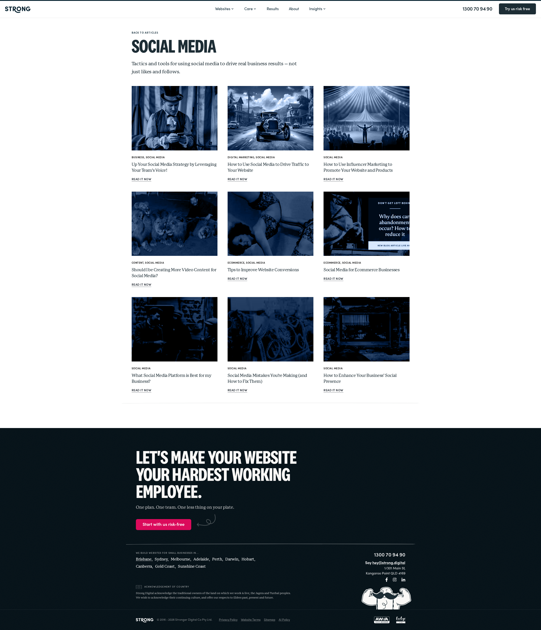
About (294, 9)
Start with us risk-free (163, 524)
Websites (222, 9)
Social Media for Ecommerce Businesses (361, 270)
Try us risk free (517, 9)
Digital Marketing (241, 157)
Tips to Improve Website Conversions (263, 270)
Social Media (155, 157)
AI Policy (284, 619)
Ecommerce (236, 262)
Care (248, 9)
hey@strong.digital (388, 562)
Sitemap (269, 619)
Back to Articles (145, 32)
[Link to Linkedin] (403, 580)
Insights (315, 9)
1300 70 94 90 (477, 9)
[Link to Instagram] (395, 580)
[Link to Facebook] (386, 580)
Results (273, 9)
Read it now (142, 179)
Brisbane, (144, 559)
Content (138, 262)
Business (138, 157)
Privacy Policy (228, 619)
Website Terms (251, 619)
